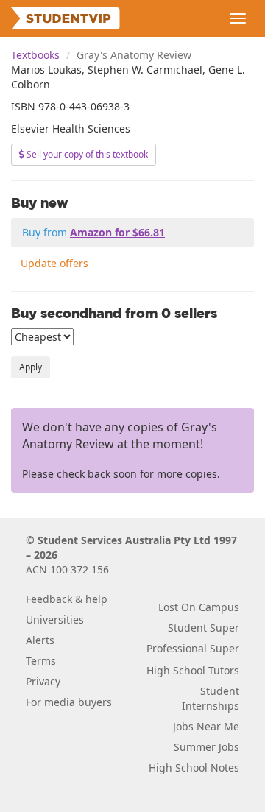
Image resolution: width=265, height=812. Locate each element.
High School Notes (194, 767)
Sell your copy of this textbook (86, 154)
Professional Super (192, 648)
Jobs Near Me (206, 726)
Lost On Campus (198, 607)
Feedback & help (66, 599)
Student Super (203, 628)
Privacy (43, 681)
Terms (41, 661)
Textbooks (35, 55)
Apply (30, 367)
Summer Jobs (206, 747)
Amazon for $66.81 (117, 232)
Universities (55, 619)
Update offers (54, 263)
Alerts (40, 640)
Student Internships (210, 698)
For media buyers (69, 702)
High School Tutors (192, 670)
